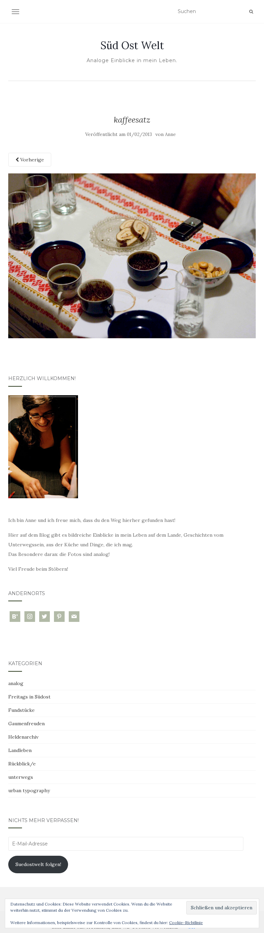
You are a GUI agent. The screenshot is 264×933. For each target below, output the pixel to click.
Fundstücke (21, 710)
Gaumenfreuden (26, 723)
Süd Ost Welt (132, 45)
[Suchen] (251, 12)
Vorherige (31, 160)
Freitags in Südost (29, 697)
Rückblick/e (22, 764)
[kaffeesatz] (132, 255)
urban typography (29, 790)
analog (15, 683)
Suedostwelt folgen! (38, 864)
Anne (170, 134)
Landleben (20, 750)
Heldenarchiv (23, 737)
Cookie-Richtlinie (186, 922)
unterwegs (20, 777)
